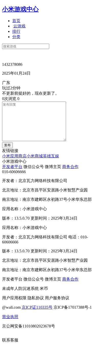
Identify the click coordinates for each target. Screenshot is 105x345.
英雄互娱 (51, 156)
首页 (16, 21)
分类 (16, 37)
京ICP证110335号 (37, 307)
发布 (7, 145)
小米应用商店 (14, 156)
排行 (16, 31)
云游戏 (19, 26)
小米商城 (35, 156)
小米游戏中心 (20, 9)
